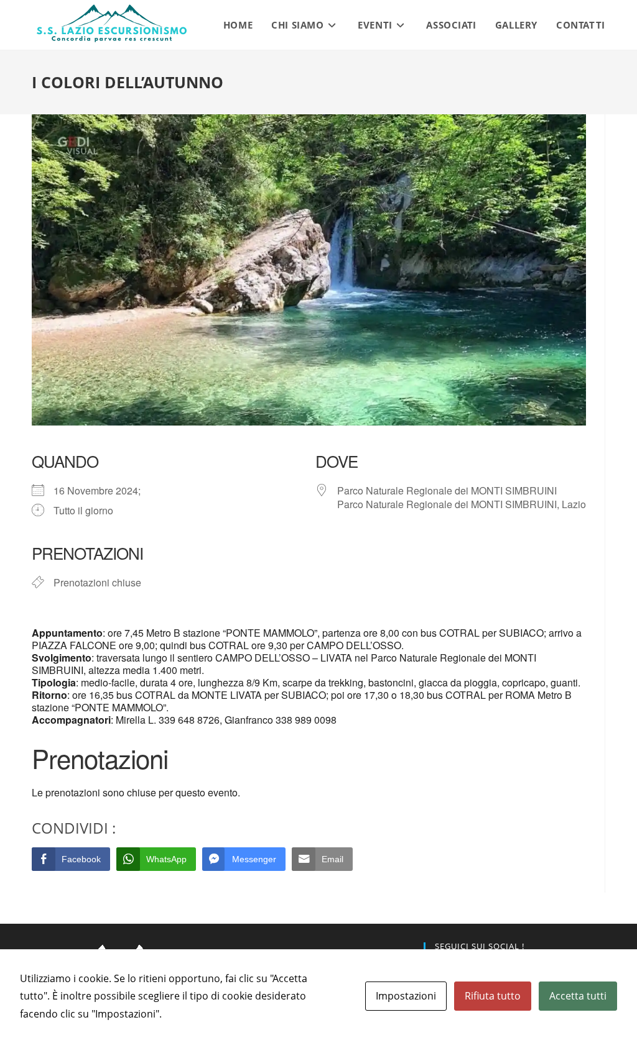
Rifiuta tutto (493, 996)
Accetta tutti (578, 996)
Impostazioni (406, 996)
